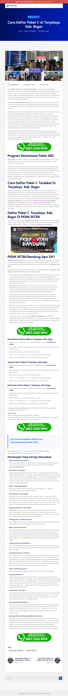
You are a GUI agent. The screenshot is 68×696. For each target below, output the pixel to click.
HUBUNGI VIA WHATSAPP (44, 2)
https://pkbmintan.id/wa (19, 453)
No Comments (44, 85)
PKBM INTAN (38, 408)
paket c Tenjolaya (31, 650)
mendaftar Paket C (51, 190)
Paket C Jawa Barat (34, 17)
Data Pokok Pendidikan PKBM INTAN (26, 439)
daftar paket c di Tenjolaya (16, 650)
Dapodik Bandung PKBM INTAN (24, 442)
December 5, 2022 (29, 85)
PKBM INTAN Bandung (38, 316)
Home (20, 31)
